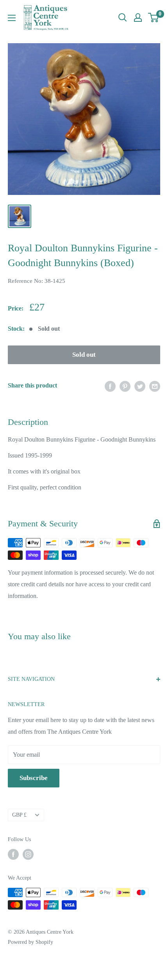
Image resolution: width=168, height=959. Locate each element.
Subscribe (34, 778)
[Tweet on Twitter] (139, 385)
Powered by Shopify (30, 942)
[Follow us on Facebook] (13, 854)
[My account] (138, 17)
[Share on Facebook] (110, 385)
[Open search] (122, 17)
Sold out (84, 354)
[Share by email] (154, 385)
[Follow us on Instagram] (28, 854)
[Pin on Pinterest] (125, 385)
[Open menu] (12, 18)
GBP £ (19, 815)
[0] (154, 17)
